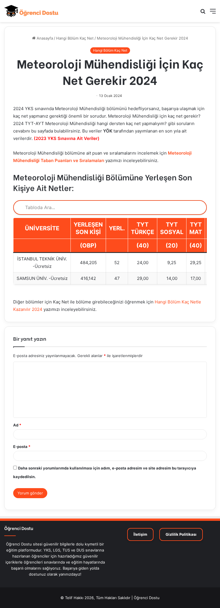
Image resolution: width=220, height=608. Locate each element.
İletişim (140, 534)
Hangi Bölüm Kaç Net (75, 38)
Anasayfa (44, 38)
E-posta (21, 446)
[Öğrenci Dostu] (31, 11)
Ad (17, 425)
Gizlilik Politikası (181, 534)
